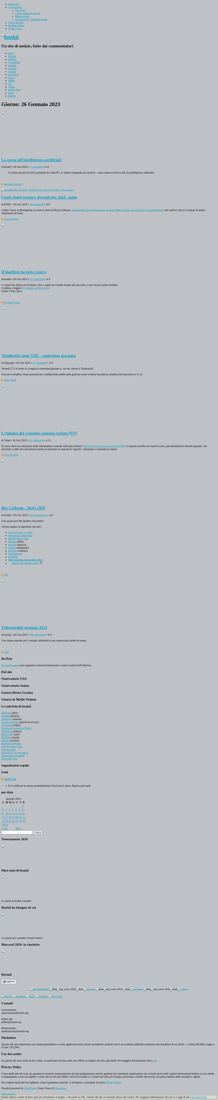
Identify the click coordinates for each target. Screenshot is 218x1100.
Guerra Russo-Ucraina (20, 532)
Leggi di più (200, 1097)
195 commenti (37, 634)
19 (13, 817)
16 (3, 817)
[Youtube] (41, 996)
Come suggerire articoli (27, 13)
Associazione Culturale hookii (31, 19)
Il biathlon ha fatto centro (23, 272)
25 (10, 821)
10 (6, 813)
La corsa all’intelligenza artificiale (31, 160)
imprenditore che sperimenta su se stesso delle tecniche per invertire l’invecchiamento (117, 210)
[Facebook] (19, 996)
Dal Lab (10, 779)
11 (10, 813)
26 (13, 821)
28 (20, 821)
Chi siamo (20, 10)
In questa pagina (10, 665)
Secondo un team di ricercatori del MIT (104, 446)
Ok (191, 1097)
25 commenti (39, 362)
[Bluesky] (6, 996)
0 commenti (36, 166)
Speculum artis (9, 758)
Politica (12, 59)
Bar (6, 574)
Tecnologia (14, 62)
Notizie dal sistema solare (25, 563)
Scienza (12, 68)
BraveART (7, 734)
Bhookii (12, 541)
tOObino (6, 737)
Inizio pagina (8, 1094)
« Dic (5, 828)
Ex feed (8, 302)
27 (16, 821)
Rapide (12, 95)
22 (23, 817)
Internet (12, 65)
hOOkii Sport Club (11, 746)
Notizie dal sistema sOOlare (16, 728)
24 (6, 821)
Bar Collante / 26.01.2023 (23, 508)
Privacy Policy (113, 1082)
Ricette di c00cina (11, 743)
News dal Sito (15, 22)
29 (23, 821)
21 (20, 817)
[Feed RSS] (55, 996)
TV (10, 83)
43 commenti (37, 279)
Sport (11, 77)
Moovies (13, 550)
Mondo (12, 56)
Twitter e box (15, 28)
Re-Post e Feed (16, 25)
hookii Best (14, 89)
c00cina (5, 740)
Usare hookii (15, 7)
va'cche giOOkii (10, 722)
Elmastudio (60, 1088)
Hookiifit (13, 556)
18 (10, 817)
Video (11, 86)
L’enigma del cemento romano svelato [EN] (39, 433)
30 (3, 824)
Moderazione (22, 16)
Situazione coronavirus (20, 535)
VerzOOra (6, 731)
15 (23, 813)
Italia (10, 53)
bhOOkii (6, 713)
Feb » (18, 828)
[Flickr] (30, 996)
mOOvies (6, 719)
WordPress (30, 1088)
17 (6, 817)
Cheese (12, 547)
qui (155, 1060)
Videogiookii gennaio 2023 (24, 627)
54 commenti (37, 204)
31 (6, 824)
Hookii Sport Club (18, 538)
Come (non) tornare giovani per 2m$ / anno (39, 197)
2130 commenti (38, 515)
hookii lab (13, 4)
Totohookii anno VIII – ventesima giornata (38, 355)
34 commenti (36, 440)
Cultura (12, 71)
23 (3, 821)
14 (20, 813)
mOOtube (6, 725)
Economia (13, 74)
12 (13, 813)
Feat (6, 218)
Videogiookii (15, 553)
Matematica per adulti (13, 755)
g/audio (12, 544)
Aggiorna (10, 981)
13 (16, 813)
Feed (10, 92)
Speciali (18, 184)
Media (11, 80)
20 (16, 817)
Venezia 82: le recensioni (14, 752)
